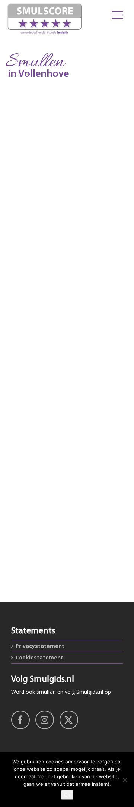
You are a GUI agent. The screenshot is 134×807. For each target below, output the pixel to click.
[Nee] (124, 780)
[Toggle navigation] (117, 15)
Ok (67, 795)
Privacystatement (40, 645)
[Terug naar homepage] (45, 18)
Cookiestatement (39, 657)
